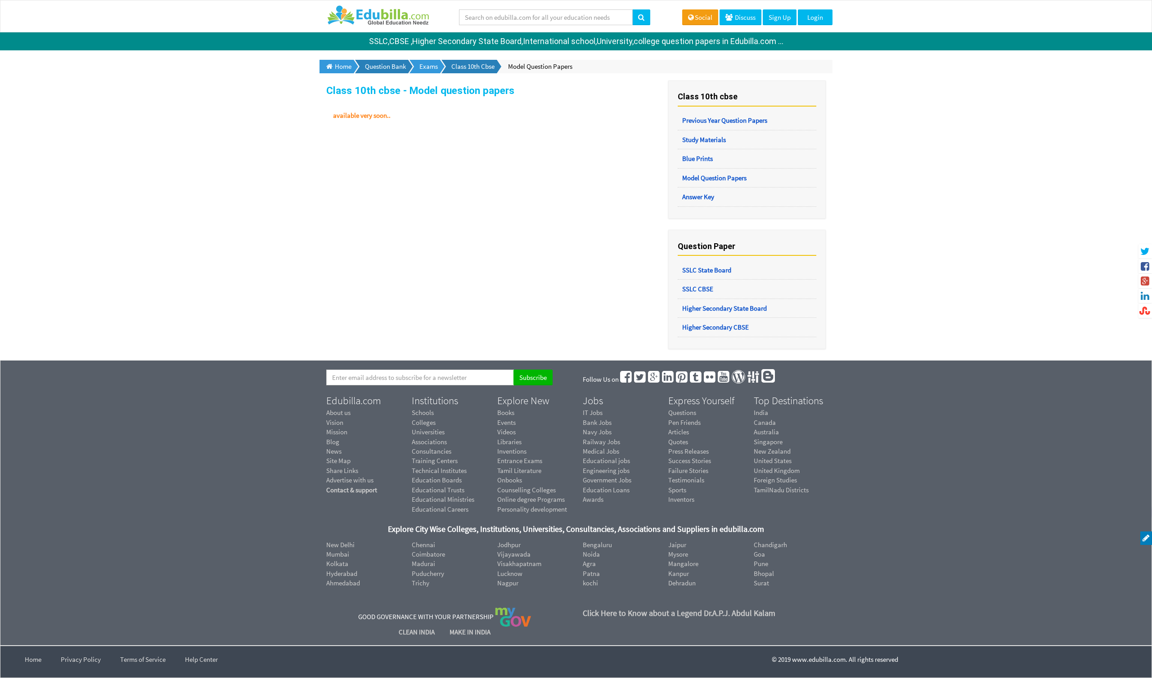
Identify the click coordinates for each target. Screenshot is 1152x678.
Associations (429, 441)
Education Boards (437, 480)
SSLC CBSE (697, 289)
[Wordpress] (739, 379)
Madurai (423, 563)
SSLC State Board (706, 270)
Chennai (423, 544)
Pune (761, 563)
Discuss (745, 17)
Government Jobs (607, 480)
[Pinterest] (682, 379)
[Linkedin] (668, 379)
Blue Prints (697, 158)
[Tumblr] (696, 379)
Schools (423, 412)
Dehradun (682, 583)
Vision (334, 422)
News (334, 451)
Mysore (678, 554)
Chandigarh (770, 544)
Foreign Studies (775, 480)
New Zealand (772, 451)
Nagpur (507, 583)
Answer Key (698, 196)
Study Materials (704, 139)
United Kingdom (777, 470)
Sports (677, 490)
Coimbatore (428, 554)
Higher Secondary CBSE (715, 327)
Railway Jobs (601, 441)
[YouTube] (724, 379)
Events (506, 422)
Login (815, 17)
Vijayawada (514, 554)
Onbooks (509, 480)
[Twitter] (640, 379)
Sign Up (780, 17)
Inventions (511, 451)
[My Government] (513, 616)
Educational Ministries (443, 499)
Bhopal (764, 573)
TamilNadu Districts (781, 490)
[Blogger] (768, 379)
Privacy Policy (81, 659)
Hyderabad (341, 573)
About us (338, 412)
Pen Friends (684, 422)
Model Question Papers (714, 178)
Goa (759, 554)
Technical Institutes (439, 470)
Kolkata (337, 563)
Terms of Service (143, 659)
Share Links (342, 470)
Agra (589, 563)
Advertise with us (350, 480)
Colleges (424, 422)
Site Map (338, 460)
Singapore (768, 441)
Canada (765, 422)
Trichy (420, 583)
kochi (590, 583)
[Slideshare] (753, 379)
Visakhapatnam (519, 563)
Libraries (509, 441)
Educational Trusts (438, 490)
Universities (428, 432)
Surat (761, 583)
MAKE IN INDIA (470, 632)
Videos (506, 432)
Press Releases (688, 451)
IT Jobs (593, 412)
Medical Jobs (601, 451)
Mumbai (337, 554)
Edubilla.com (353, 400)
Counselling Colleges (526, 490)
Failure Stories (688, 470)
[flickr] (710, 379)
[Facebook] (626, 379)
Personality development (532, 509)
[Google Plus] (654, 379)
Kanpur (678, 573)
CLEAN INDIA (417, 632)
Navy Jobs (597, 432)
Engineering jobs (606, 470)
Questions (682, 412)
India (761, 412)
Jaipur (677, 544)
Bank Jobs (597, 422)
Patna (591, 573)
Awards (593, 499)
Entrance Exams (519, 460)
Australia (766, 432)
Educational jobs (606, 460)
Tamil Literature (519, 470)
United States (773, 460)
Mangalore (683, 563)
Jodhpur (509, 544)
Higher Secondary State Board (724, 308)
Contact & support (351, 490)
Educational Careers (440, 509)
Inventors (681, 499)
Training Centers (435, 460)
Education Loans (606, 490)
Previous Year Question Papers (724, 120)
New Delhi (340, 544)
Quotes (678, 441)
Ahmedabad (343, 583)
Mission (336, 432)
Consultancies (431, 451)
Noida (591, 554)
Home (33, 659)
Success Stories (689, 460)
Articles (678, 432)
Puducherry (428, 573)
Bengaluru (597, 544)
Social (703, 17)
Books (505, 412)
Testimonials (686, 480)
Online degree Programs (531, 499)
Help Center (201, 659)
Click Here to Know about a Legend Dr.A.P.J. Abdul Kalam (679, 613)
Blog (332, 441)
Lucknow (509, 573)
